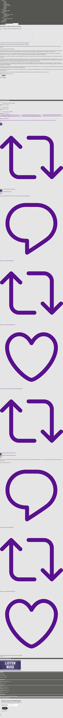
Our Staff (5, 13)
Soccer (5, 2)
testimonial (11, 73)
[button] (2, 22)
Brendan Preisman (5, 455)
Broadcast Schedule (7, 10)
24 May (1, 192)
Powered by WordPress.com (5, 697)
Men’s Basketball (6, 4)
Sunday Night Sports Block (8, 18)
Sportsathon (4, 21)
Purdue (4, 111)
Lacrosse (5, 6)
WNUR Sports (6, 688)
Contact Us (5, 16)
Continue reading (4, 710)
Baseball (5, 7)
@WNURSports (5, 687)
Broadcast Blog (4, 11)
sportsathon (6, 73)
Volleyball (5, 3)
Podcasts (5, 19)
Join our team (4, 20)
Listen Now (4, 9)
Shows (3, 17)
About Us (3, 12)
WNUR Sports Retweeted (11, 189)
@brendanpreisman (12, 455)
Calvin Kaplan (4, 191)
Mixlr (10, 103)
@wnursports (5, 692)
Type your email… (4, 705)
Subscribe (5, 708)
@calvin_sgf (9, 191)
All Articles (3, 75)
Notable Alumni (6, 15)
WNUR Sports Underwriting (8, 14)
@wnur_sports (6, 690)
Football (5, 1)
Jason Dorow (13, 28)
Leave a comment (18, 28)
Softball (5, 8)
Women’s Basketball (7, 5)
